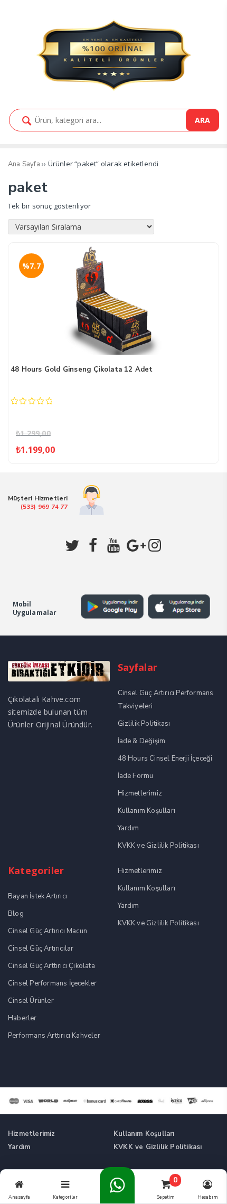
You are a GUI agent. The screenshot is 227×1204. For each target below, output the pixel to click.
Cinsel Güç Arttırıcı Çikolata (51, 966)
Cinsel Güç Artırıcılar (40, 948)
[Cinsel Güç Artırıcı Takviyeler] (113, 89)
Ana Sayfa (24, 164)
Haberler (22, 1018)
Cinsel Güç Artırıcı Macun (47, 931)
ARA (202, 120)
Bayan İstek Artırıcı (37, 896)
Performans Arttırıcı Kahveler (54, 1035)
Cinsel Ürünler (31, 1001)
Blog (16, 913)
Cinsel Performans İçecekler (52, 983)
